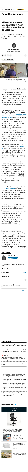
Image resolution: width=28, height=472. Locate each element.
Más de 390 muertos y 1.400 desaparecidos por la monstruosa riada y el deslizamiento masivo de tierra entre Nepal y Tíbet (14, 375)
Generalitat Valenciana (11, 18)
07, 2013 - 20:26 (16, 51)
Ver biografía (11, 258)
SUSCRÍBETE (20, 9)
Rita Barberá (13, 280)
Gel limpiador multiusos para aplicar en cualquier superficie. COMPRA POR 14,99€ (19, 437)
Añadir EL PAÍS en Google (9, 59)
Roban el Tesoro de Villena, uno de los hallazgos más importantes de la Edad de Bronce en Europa (14, 384)
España (3, 18)
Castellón (24, 18)
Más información (4, 286)
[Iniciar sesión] (25, 9)
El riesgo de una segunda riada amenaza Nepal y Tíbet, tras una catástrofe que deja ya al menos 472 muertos (13, 345)
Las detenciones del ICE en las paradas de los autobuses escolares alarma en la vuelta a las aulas (14, 351)
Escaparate (14, 409)
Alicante (19, 18)
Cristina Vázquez (14, 49)
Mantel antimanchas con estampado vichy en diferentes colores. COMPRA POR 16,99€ (19, 453)
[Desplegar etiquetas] (25, 280)
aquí (23, 290)
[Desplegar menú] (2, 9)
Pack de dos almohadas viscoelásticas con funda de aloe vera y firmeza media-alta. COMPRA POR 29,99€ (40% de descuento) (20, 446)
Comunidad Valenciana (12, 14)
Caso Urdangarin (5, 280)
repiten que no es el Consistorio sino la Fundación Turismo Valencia (13, 116)
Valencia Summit (9, 189)
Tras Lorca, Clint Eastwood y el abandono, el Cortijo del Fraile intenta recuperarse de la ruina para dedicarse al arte (15, 389)
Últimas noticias (6, 341)
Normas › (25, 272)
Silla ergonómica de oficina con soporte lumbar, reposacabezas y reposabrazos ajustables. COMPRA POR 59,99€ (13, 430)
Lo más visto (4, 370)
